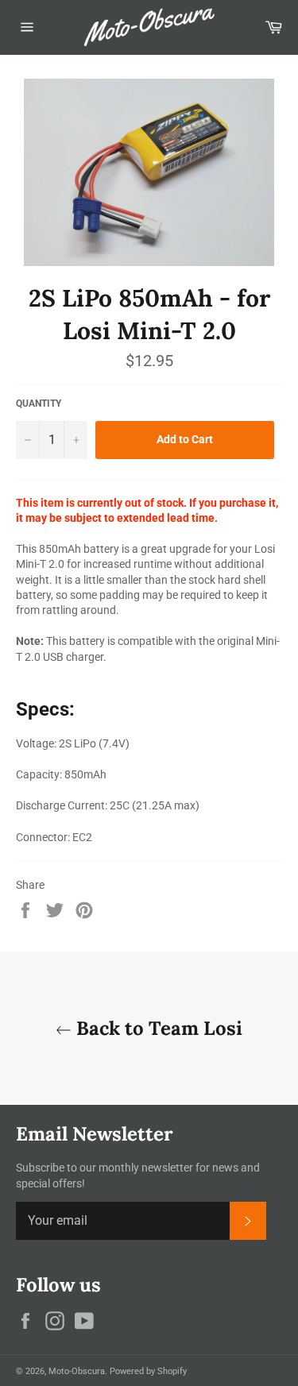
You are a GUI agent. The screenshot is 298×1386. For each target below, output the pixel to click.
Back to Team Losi (157, 1028)
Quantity (38, 403)
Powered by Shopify (148, 1371)
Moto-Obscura (76, 1371)
